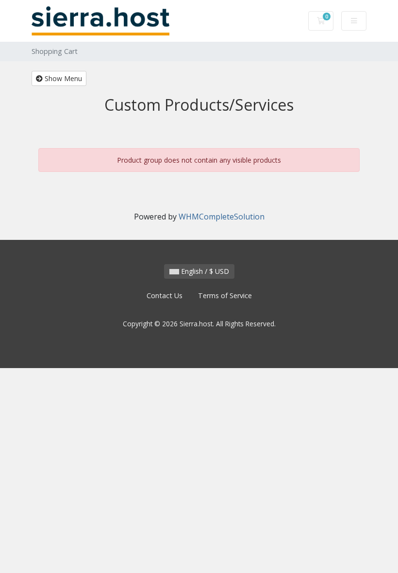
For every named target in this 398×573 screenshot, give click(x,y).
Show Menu (62, 78)
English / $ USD (204, 271)
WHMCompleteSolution (222, 216)
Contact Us (164, 295)
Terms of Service (225, 295)
